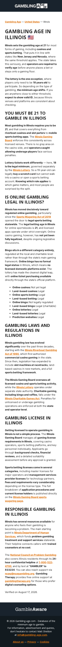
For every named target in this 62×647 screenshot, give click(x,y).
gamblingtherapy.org (18, 581)
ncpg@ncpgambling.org (19, 573)
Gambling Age (13, 21)
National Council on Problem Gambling (33, 554)
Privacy (31, 641)
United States (32, 21)
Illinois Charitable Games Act (22, 398)
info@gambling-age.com (32, 634)
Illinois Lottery (21, 170)
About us (18, 641)
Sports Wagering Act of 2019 (33, 216)
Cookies (44, 641)
